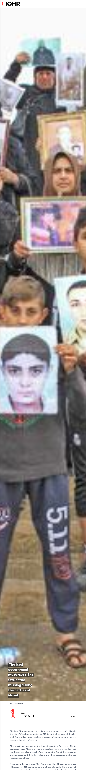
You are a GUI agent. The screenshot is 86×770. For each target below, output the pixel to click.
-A (71, 717)
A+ (74, 717)
